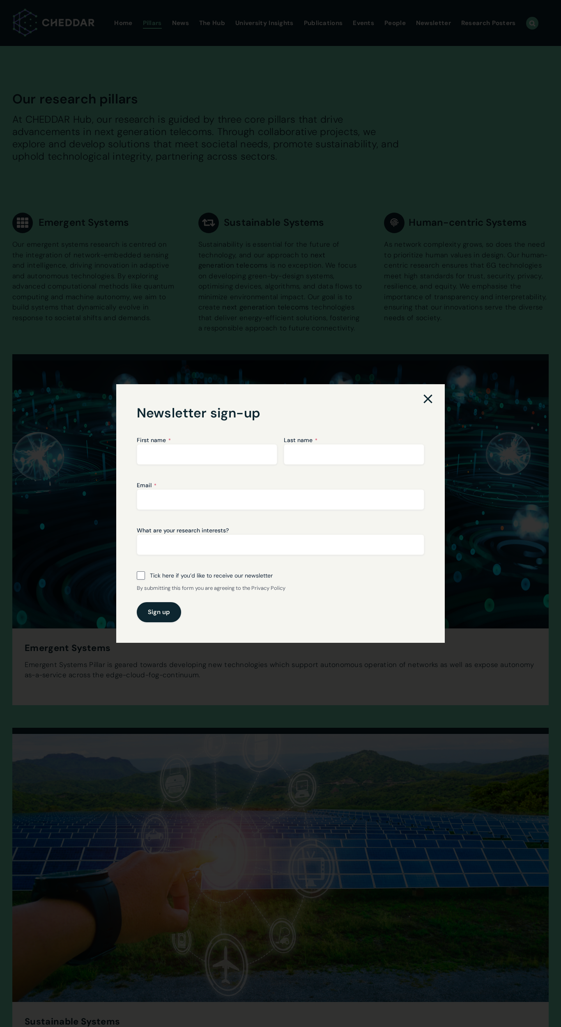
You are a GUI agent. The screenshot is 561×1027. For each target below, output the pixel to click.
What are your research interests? (183, 530)
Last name (300, 440)
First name (154, 440)
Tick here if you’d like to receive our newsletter (211, 575)
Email (146, 485)
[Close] (428, 399)
